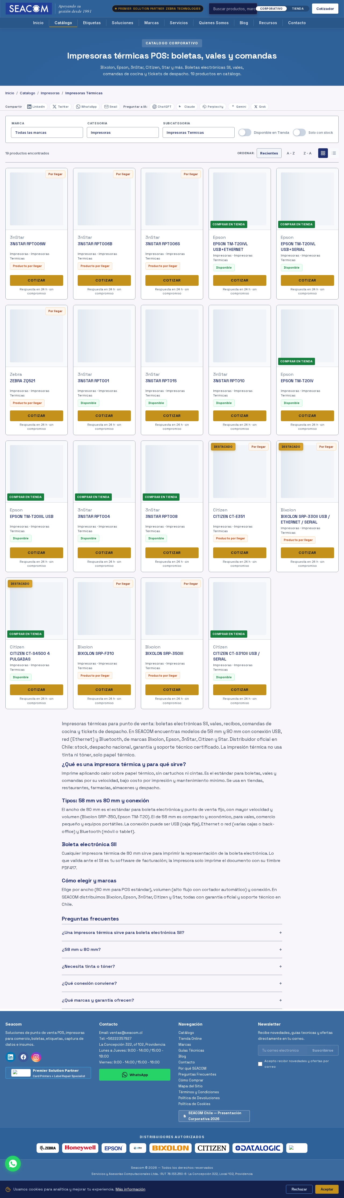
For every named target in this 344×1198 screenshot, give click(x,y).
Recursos (268, 22)
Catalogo (27, 93)
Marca (18, 123)
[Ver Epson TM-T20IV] (308, 336)
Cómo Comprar (190, 1080)
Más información (130, 1189)
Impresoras (50, 93)
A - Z (291, 153)
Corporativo (271, 8)
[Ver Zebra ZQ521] (36, 336)
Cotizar (36, 280)
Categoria (97, 123)
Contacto (297, 22)
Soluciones (122, 22)
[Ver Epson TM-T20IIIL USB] (37, 472)
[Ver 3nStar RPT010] (239, 336)
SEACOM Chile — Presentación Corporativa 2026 (214, 1116)
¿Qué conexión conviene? (89, 983)
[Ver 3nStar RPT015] (172, 336)
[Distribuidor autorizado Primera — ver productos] (296, 1148)
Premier (159, 8)
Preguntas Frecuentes (197, 1074)
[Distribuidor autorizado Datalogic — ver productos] (257, 1148)
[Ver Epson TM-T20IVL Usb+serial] (307, 199)
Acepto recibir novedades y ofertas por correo (296, 1064)
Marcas (151, 22)
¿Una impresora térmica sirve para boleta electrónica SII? (123, 932)
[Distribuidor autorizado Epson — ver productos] (114, 1148)
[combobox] (241, 9)
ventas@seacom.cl (126, 1032)
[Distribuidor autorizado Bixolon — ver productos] (170, 1148)
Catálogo (63, 22)
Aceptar (327, 1189)
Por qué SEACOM (192, 1068)
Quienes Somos (214, 22)
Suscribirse (322, 1050)
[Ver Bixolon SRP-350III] (172, 608)
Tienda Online (190, 1038)
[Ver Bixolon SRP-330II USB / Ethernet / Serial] (307, 471)
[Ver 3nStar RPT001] (104, 336)
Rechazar (299, 1189)
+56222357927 (118, 1038)
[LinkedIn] (10, 1057)
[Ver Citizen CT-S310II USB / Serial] (239, 608)
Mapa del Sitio (190, 1086)
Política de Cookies (194, 1104)
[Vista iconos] (323, 153)
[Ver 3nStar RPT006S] (172, 199)
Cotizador (325, 8)
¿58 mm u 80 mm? (81, 949)
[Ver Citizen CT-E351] (240, 471)
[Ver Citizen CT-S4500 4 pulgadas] (36, 608)
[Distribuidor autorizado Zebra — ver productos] (48, 1148)
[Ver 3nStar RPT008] (172, 471)
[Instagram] (36, 1057)
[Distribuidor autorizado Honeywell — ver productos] (80, 1148)
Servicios (179, 22)
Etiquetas (92, 22)
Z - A (307, 153)
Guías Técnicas (191, 1050)
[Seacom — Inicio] (29, 9)
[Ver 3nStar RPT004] (104, 471)
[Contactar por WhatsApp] (13, 1163)
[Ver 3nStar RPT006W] (36, 199)
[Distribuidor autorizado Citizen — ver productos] (212, 1148)
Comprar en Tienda (229, 224)
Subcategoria (176, 123)
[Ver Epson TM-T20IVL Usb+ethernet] (239, 199)
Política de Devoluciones (199, 1098)
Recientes (269, 153)
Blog (244, 22)
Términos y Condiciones (198, 1092)
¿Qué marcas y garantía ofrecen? (98, 1000)
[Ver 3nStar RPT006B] (104, 199)
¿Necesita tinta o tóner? (88, 966)
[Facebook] (23, 1057)
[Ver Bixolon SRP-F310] (104, 608)
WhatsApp (139, 1074)
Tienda (298, 8)
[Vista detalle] (334, 153)
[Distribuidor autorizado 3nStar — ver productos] (138, 1148)
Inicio (38, 22)
